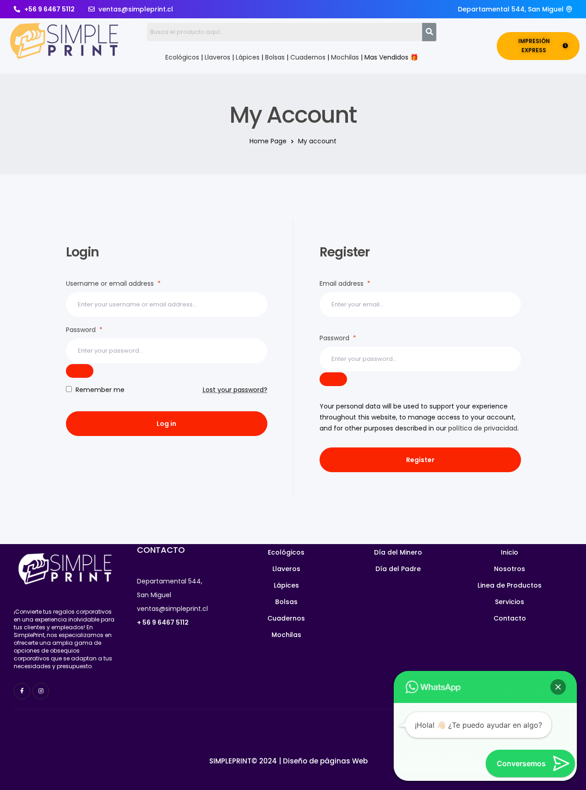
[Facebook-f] (22, 691)
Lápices (248, 57)
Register (420, 459)
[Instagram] (41, 691)
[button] (558, 687)
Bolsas (275, 57)
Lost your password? (235, 389)
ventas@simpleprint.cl (172, 608)
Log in (166, 423)
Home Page (268, 141)
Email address (345, 283)
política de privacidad (482, 428)
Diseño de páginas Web (325, 761)
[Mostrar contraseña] (79, 371)
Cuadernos (308, 57)
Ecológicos (182, 57)
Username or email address (113, 283)
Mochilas (345, 57)
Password (84, 329)
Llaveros (217, 57)
